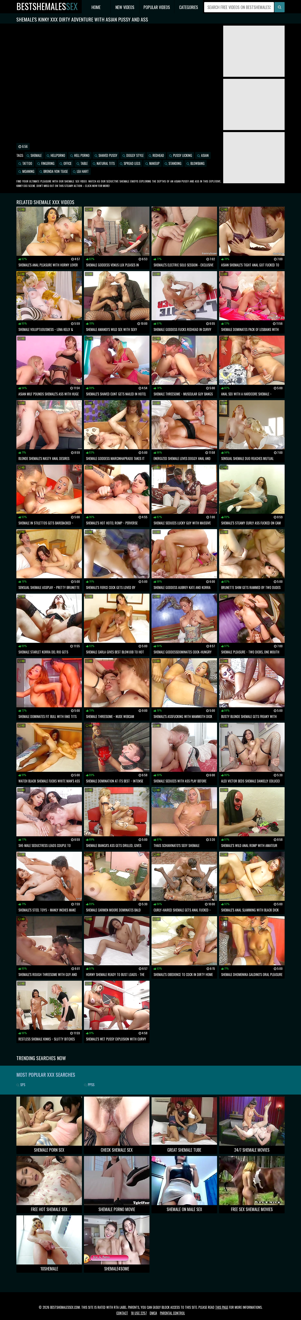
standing (174, 163)
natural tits (105, 163)
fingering (47, 163)
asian (204, 155)
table (84, 163)
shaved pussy (107, 155)
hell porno (81, 155)
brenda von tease (55, 171)
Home (96, 7)
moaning (28, 171)
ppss (90, 1084)
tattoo (27, 163)
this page (221, 1307)
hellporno (57, 155)
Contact (122, 1313)
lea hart (82, 171)
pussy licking (182, 155)
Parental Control (172, 1313)
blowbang (197, 163)
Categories (188, 7)
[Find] (279, 7)
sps (22, 1084)
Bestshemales (47, 6)
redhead (158, 155)
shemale (36, 155)
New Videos (124, 7)
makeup (154, 163)
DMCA (153, 1313)
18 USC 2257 (139, 1313)
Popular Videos (157, 7)
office (67, 163)
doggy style (135, 155)
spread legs (131, 163)
